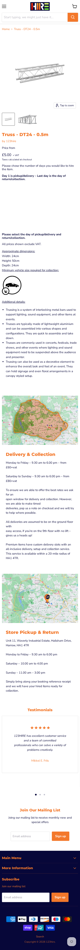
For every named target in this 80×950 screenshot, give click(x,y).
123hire (11, 141)
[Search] (73, 17)
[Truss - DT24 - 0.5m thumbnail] (8, 119)
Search (40, 936)
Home (6, 29)
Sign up (60, 836)
